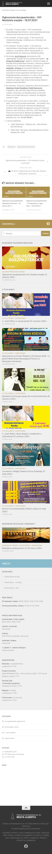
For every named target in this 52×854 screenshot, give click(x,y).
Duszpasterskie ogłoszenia (14, 10)
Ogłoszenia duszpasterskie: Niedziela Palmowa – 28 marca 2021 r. (12, 203)
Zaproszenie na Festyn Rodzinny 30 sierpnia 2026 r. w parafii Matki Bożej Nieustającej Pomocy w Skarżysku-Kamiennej (26, 358)
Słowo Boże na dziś (12, 577)
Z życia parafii (8, 318)
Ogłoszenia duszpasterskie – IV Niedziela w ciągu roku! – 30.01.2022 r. (36, 203)
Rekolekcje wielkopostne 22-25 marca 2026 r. (22, 548)
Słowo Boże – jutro (12, 588)
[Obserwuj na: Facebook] (48, 223)
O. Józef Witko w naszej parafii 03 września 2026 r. (24, 321)
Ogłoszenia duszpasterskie (26, 147)
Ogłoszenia (11, 147)
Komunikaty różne (9, 545)
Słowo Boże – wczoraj (13, 582)
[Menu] (48, 3)
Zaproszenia (20, 318)
